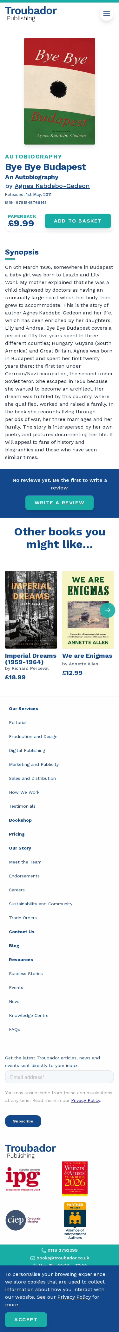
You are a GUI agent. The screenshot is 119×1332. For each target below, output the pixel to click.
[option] (33, 623)
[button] (107, 610)
